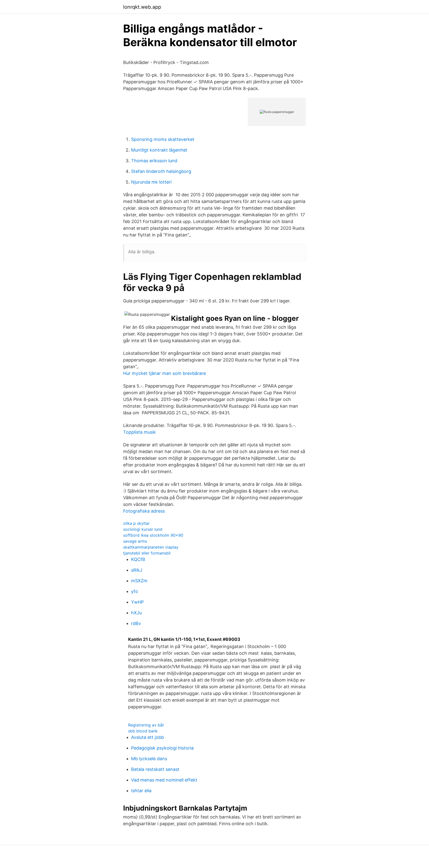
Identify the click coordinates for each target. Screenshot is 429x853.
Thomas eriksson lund (154, 160)
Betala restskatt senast (155, 769)
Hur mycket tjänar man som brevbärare (164, 373)
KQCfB (138, 559)
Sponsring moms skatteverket (162, 139)
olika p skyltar (136, 523)
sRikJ (136, 570)
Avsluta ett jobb (147, 737)
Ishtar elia (141, 790)
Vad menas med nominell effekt (164, 780)
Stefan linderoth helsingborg (161, 171)
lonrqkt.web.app (142, 6)
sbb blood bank (143, 730)
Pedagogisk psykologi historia (162, 748)
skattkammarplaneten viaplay (151, 547)
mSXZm (139, 580)
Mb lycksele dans (149, 758)
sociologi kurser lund (142, 529)
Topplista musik (139, 432)
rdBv (136, 623)
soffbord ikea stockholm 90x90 (153, 535)
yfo (134, 591)
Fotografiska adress (144, 511)
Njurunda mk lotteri (151, 182)
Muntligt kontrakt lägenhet (159, 150)
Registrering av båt (146, 724)
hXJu (136, 612)
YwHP (137, 602)
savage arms (135, 541)
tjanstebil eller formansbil (147, 553)
